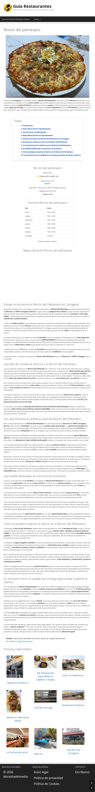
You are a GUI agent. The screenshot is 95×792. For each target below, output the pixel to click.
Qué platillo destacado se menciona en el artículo (42, 148)
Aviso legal (41, 772)
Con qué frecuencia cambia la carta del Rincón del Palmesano (47, 145)
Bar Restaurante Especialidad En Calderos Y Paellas (45, 676)
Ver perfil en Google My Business (19, 641)
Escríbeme (82, 772)
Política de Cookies (46, 784)
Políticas (36, 19)
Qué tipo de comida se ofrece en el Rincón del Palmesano (45, 142)
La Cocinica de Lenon (17, 752)
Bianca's (38, 753)
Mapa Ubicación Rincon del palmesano (38, 135)
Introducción (28, 126)
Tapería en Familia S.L (17, 682)
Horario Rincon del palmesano (34, 132)
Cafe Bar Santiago (43, 707)
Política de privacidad (48, 778)
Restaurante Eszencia (73, 705)
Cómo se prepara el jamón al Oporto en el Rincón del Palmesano (48, 152)
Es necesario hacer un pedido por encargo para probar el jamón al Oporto (52, 155)
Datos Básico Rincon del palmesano (37, 129)
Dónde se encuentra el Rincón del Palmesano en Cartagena (46, 139)
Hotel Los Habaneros (72, 675)
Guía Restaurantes (32, 6)
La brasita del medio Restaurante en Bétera (16, 19)
